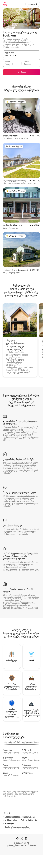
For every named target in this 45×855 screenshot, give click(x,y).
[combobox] (21, 55)
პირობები (32, 845)
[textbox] (12, 64)
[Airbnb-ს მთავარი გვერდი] (5, 4)
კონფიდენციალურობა (16, 845)
